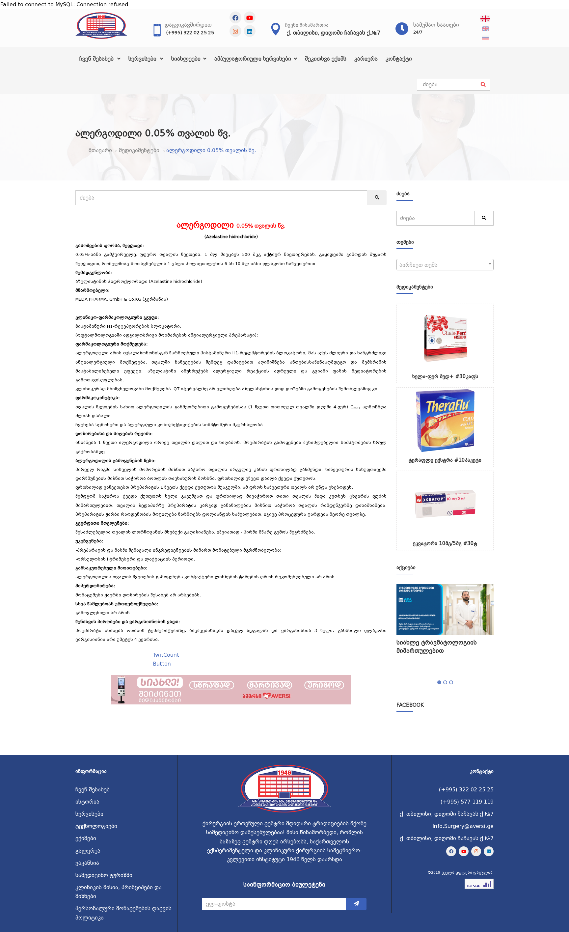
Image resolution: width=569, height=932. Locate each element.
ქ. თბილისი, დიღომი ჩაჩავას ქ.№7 (333, 33)
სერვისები (143, 59)
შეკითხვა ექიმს (325, 59)
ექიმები (85, 838)
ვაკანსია (87, 863)
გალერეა (87, 851)
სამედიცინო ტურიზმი (103, 875)
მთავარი (100, 150)
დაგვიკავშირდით (188, 25)
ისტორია (87, 802)
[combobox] (445, 264)
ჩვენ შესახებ (97, 59)
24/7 (417, 32)
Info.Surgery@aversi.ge (463, 826)
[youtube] (250, 17)
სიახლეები (186, 59)
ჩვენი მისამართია (307, 25)
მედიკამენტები (139, 150)
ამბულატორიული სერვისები (253, 59)
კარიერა (366, 59)
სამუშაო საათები (436, 25)
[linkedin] (250, 31)
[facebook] (235, 17)
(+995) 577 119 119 (467, 802)
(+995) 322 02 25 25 (190, 32)
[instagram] (235, 31)
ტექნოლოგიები (96, 826)
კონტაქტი (399, 59)
